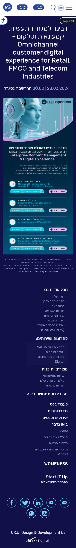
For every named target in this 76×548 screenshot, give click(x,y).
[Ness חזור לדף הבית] (7, 7)
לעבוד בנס (59, 404)
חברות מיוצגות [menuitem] (55, 385)
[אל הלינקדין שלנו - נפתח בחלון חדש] (38, 502)
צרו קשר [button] (68, 20)
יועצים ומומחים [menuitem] (55, 352)
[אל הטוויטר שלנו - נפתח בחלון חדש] (25, 502)
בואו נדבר (59, 424)
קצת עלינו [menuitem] (58, 296)
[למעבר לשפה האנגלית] (61, 8)
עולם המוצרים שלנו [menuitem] (52, 381)
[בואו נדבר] (64, 502)
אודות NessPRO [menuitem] (53, 376)
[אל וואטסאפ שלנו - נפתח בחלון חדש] (31, 513)
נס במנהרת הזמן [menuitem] (53, 301)
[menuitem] (47, 431)
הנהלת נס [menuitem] (57, 306)
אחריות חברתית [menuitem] (54, 316)
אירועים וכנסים (55, 417)
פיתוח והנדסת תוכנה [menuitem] (51, 357)
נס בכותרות (58, 410)
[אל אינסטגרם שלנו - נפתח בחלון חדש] (44, 513)
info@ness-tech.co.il (48, 271)
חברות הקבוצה (54, 311)
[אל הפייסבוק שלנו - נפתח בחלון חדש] (11, 502)
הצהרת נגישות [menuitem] (54, 320)
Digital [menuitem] (59, 362)
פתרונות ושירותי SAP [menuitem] (50, 347)
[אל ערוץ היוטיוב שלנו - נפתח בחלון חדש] (51, 502)
